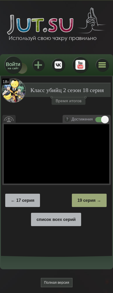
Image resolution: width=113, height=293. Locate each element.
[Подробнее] (67, 119)
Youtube (80, 65)
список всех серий (56, 219)
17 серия (25, 200)
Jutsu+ (38, 65)
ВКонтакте (58, 65)
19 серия (86, 200)
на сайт (13, 65)
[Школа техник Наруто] (56, 24)
